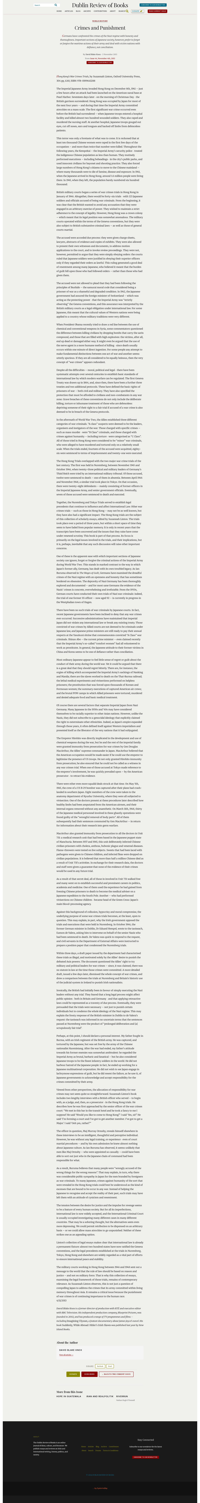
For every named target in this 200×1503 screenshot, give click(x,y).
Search (90, 1450)
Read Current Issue (157, 11)
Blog (78, 11)
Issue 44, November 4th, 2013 (102, 58)
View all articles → (66, 1355)
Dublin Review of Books (100, 5)
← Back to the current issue (116, 1374)
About (113, 11)
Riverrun (122, 1396)
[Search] (56, 5)
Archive (87, 11)
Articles (69, 11)
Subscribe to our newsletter (153, 5)
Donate (135, 11)
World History (100, 21)
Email (110, 1366)
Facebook (100, 1366)
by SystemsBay (100, 1488)
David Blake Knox (93, 54)
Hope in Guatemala (68, 1396)
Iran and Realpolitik (100, 1396)
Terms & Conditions (110, 1450)
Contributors (100, 11)
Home (59, 11)
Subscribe (89, 1374)
